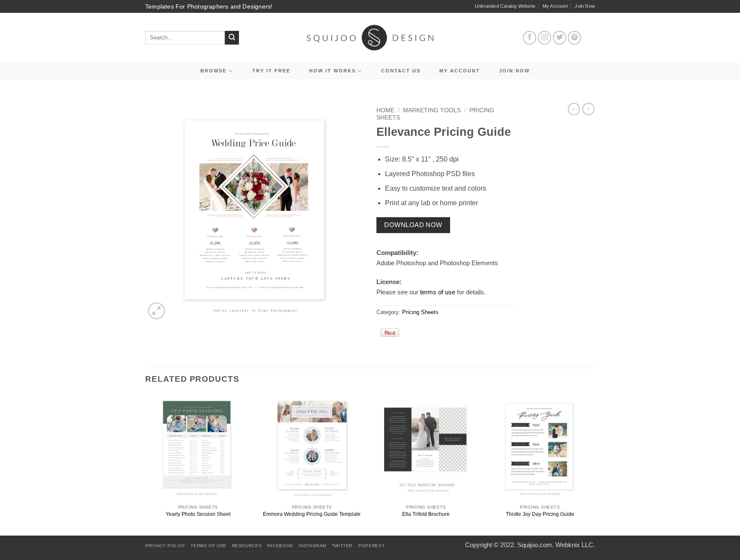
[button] (156, 310)
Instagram (312, 545)
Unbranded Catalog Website (505, 6)
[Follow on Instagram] (545, 38)
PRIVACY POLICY (165, 545)
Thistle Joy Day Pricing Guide (540, 514)
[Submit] (232, 38)
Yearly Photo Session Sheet (198, 514)
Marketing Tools (432, 110)
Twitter (342, 545)
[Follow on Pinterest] (575, 38)
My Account (555, 6)
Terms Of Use (209, 545)
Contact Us (401, 70)
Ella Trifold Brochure (426, 514)
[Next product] (574, 109)
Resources (247, 545)
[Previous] (145, 464)
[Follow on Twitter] (560, 38)
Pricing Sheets (420, 312)
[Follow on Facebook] (530, 38)
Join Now (585, 6)
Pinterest (371, 545)
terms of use (437, 292)
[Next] (592, 464)
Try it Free (271, 70)
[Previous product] (588, 109)
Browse (213, 70)
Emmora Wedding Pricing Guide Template (312, 514)
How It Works (332, 70)
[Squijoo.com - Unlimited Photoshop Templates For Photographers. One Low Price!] (370, 37)
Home (385, 110)
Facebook (280, 545)
